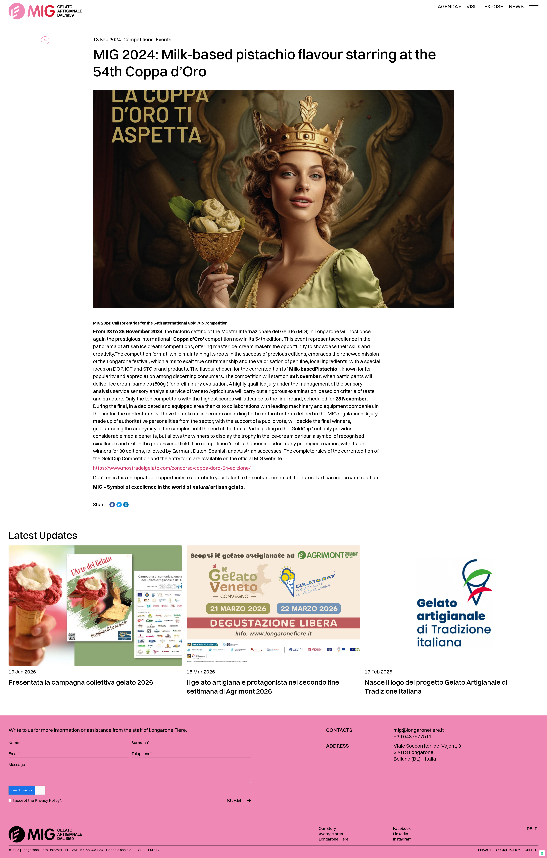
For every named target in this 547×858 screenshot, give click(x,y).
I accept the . (37, 800)
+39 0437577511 (413, 736)
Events (163, 39)
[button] (112, 504)
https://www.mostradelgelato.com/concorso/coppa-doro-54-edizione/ (172, 468)
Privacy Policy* (48, 800)
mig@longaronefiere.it (419, 730)
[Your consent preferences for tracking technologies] (542, 853)
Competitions (138, 39)
